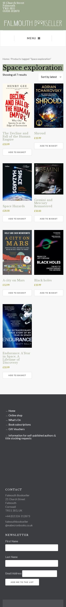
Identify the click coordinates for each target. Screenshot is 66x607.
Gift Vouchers (16, 429)
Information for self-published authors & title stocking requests (30, 437)
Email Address (13, 573)
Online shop (15, 415)
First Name (11, 541)
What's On (14, 419)
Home (6, 58)
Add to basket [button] (17, 152)
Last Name (11, 556)
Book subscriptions (19, 424)
